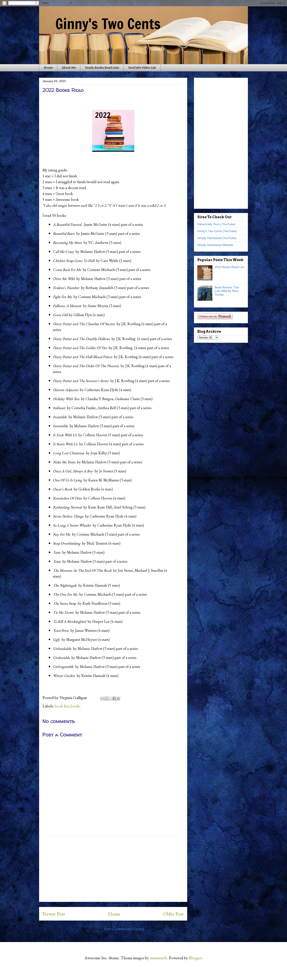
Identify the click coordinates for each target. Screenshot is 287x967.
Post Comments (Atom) (124, 928)
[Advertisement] (113, 869)
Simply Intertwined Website (215, 245)
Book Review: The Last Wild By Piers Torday (227, 291)
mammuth (158, 957)
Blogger (195, 957)
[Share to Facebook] (114, 698)
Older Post (173, 914)
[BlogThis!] (106, 698)
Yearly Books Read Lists (102, 68)
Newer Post (53, 914)
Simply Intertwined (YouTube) (216, 238)
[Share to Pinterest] (118, 698)
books (75, 706)
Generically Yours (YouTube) (216, 224)
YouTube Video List (142, 68)
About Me (69, 68)
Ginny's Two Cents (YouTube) (217, 231)
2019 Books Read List (229, 267)
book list (62, 706)
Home (48, 68)
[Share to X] (110, 698)
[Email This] (102, 698)
